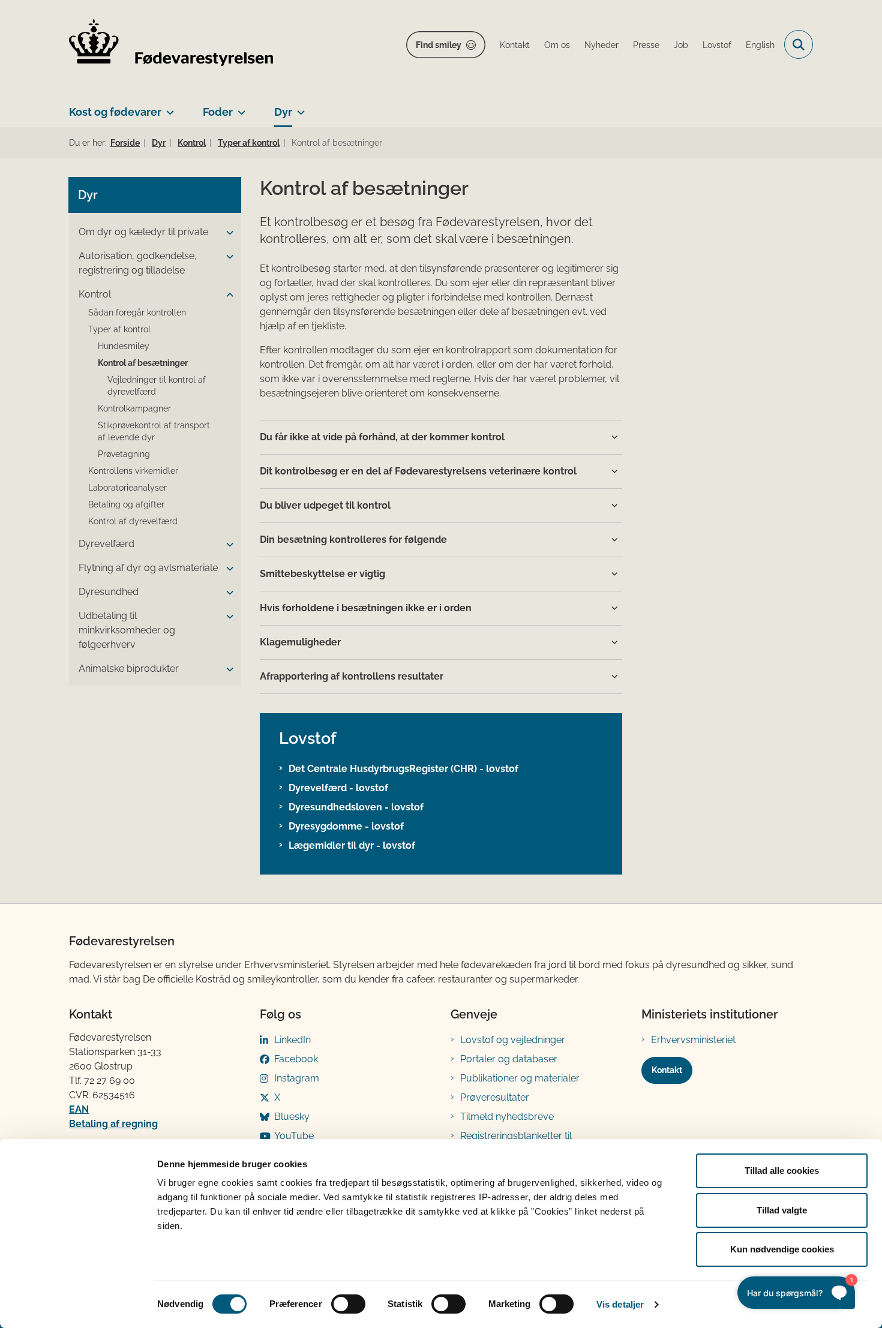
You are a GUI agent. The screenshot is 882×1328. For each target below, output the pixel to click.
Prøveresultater (494, 1097)
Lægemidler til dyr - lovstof (352, 845)
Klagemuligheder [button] (300, 642)
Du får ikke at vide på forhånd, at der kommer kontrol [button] (382, 437)
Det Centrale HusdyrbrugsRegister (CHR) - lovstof (403, 768)
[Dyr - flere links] (298, 107)
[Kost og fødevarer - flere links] (167, 107)
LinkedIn (292, 1039)
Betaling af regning (113, 1123)
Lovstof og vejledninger (512, 1039)
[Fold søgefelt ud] (798, 44)
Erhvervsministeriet (693, 1039)
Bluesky (292, 1116)
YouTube (294, 1135)
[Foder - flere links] (239, 107)
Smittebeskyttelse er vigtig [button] (322, 573)
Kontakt (667, 1070)
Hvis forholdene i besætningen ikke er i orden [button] (366, 608)
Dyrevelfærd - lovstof (338, 788)
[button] (226, 233)
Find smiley (438, 45)
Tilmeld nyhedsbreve (507, 1116)
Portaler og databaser (508, 1059)
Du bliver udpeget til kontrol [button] (325, 505)
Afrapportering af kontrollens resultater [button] (351, 676)
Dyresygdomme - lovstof (346, 826)
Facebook (296, 1059)
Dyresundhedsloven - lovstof (356, 807)
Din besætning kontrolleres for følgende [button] (353, 539)
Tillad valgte (782, 1210)
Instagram (296, 1078)
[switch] (348, 1304)
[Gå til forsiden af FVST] (171, 44)
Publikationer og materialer (520, 1078)
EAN (79, 1109)
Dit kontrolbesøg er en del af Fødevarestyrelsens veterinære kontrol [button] (418, 471)
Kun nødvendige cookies (782, 1249)
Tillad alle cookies (782, 1170)
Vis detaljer (620, 1304)
